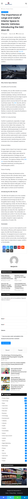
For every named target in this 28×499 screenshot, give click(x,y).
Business (4, 413)
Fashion (4, 428)
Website (3, 330)
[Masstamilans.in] (8, 3)
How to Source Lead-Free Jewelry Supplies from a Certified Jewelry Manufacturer (13, 363)
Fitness (4, 448)
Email (3, 324)
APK (3, 450)
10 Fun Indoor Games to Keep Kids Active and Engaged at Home (17, 386)
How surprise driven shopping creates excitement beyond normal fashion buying (18, 371)
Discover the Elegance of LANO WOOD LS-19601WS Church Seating (6, 286)
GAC (15, 103)
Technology (5, 415)
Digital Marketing (6, 443)
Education (4, 410)
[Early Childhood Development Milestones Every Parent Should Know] (5, 380)
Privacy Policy (12, 493)
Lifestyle (4, 423)
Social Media (5, 430)
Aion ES (21, 51)
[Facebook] (4, 247)
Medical (4, 458)
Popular (20, 350)
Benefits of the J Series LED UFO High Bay (20, 277)
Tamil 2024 (5, 455)
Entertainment (5, 418)
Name (3, 318)
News (3, 403)
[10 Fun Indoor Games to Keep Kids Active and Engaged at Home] (5, 387)
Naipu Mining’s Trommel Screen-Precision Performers (7, 277)
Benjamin (5, 33)
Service (4, 453)
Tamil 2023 (5, 408)
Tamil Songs (5, 400)
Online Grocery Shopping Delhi (11, 484)
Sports (3, 440)
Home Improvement (7, 435)
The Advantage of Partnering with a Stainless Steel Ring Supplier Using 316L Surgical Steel (12, 356)
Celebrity (4, 420)
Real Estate (5, 445)
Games (4, 433)
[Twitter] (7, 247)
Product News (9, 8)
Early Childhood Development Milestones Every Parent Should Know (18, 379)
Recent (7, 350)
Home (3, 8)
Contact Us (20, 493)
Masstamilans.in (17, 490)
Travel (3, 460)
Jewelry (4, 438)
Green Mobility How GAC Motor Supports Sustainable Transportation (21, 286)
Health (3, 425)
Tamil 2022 (5, 405)
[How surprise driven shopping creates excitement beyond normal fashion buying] (5, 371)
